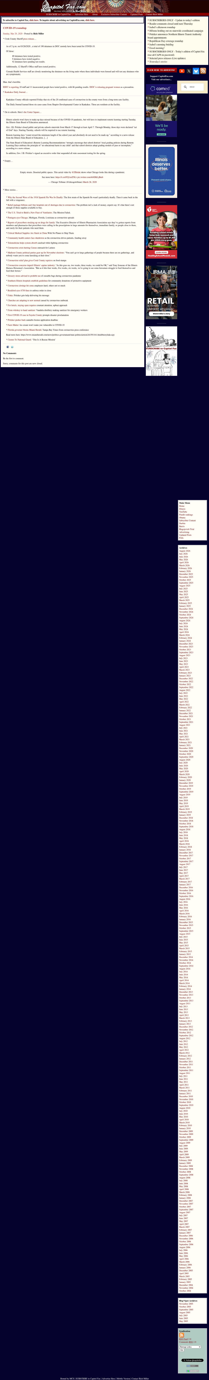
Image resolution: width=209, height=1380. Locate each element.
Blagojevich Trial (186, 529)
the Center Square (31, 112)
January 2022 (185, 710)
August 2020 (184, 759)
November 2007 (186, 1203)
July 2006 (183, 1250)
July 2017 (183, 867)
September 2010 (186, 1105)
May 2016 (183, 907)
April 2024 (184, 632)
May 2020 (183, 768)
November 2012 (186, 1029)
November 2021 (186, 716)
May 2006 (183, 1255)
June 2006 (183, 1253)
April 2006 (184, 1258)
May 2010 (183, 1116)
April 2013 (184, 1015)
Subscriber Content (187, 520)
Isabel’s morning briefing (161, 44)
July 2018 (183, 832)
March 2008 (184, 1192)
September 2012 (186, 1035)
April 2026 (184, 562)
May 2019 (183, 803)
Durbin (182, 523)
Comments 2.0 (187, 1341)
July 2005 (183, 1315)
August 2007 (184, 1212)
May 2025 (183, 594)
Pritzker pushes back (17, 319)
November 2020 (186, 751)
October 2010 (185, 1102)
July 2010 (183, 1110)
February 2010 (185, 1125)
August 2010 (184, 1107)
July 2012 (183, 1041)
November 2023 (186, 646)
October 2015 (185, 928)
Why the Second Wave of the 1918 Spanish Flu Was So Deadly (35, 197)
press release (28, 38)
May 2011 (183, 1081)
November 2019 (186, 785)
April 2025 (184, 597)
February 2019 (185, 811)
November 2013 (186, 994)
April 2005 (184, 1273)
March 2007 (184, 1226)
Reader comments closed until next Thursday (171, 23)
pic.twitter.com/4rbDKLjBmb (90, 177)
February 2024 (185, 637)
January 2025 (185, 605)
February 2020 (185, 777)
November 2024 (186, 611)
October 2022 (185, 684)
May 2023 (183, 664)
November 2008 (186, 1168)
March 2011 (184, 1087)
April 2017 (184, 875)
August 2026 (184, 550)
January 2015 (185, 954)
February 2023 (185, 672)
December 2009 (186, 1131)
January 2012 (185, 1058)
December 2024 (186, 608)
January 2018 (185, 849)
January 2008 (185, 1197)
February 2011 (185, 1090)
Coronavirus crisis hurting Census (22, 247)
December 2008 (186, 1166)
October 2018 (185, 823)
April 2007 (184, 1224)
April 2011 (184, 1084)
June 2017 (183, 870)
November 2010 (186, 1099)
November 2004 (186, 1287)
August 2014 (184, 968)
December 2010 (186, 1096)
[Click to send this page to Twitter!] (12, 347)
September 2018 (186, 826)
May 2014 (183, 977)
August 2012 (184, 1038)
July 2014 (183, 971)
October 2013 (185, 997)
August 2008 (184, 1177)
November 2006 (186, 1238)
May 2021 (183, 733)
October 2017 (185, 858)
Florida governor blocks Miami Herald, (25, 329)
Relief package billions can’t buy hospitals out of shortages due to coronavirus (41, 204)
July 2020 (183, 762)
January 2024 (185, 640)
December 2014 (186, 957)
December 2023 (186, 643)
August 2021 (184, 724)
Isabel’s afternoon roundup (162, 27)
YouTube (183, 511)
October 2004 (185, 1290)
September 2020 (186, 756)
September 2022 (186, 687)
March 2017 (184, 878)
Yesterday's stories (158, 61)
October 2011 (185, 1067)
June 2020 (183, 765)
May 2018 (183, 838)
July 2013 (183, 1006)
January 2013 (185, 1023)
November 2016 (186, 890)
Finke (10, 295)
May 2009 (183, 1151)
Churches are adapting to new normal (24, 300)
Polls (181, 537)
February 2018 (185, 846)
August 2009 (184, 1142)
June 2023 (183, 661)
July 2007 (183, 1215)
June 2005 (183, 1318)
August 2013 (184, 1003)
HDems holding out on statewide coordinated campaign (176, 30)
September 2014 (186, 965)
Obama (182, 517)
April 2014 (184, 980)
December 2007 (186, 1200)
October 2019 (185, 788)
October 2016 (185, 893)
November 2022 (186, 681)
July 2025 (183, 588)
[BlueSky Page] (196, 73)
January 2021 (185, 745)
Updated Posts (185, 534)
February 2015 (185, 951)
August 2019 (184, 794)
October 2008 (185, 1171)
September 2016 (186, 896)
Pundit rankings (186, 514)
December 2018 (186, 817)
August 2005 (184, 1312)
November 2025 (186, 576)
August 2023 (184, 655)
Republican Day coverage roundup (166, 40)
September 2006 (186, 1244)
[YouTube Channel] (182, 73)
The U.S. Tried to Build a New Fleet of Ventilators (30, 212)
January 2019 (185, 814)
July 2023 (183, 658)
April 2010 (184, 1119)
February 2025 (185, 603)
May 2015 (183, 942)
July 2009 (183, 1145)
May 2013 (183, 1012)
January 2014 (185, 989)
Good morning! (156, 47)
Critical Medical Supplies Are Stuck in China (27, 233)
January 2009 (185, 1163)
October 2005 (185, 1306)
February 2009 (185, 1160)
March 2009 (184, 1157)
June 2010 (183, 1113)
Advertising (184, 532)
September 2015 (186, 930)
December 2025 (186, 574)
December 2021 (186, 713)
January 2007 (185, 1232)
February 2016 (185, 916)
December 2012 (186, 1026)
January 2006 (185, 1267)
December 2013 (186, 991)
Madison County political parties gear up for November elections (36, 252)
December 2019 (186, 782)
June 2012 (183, 1044)
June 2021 (183, 730)
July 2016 (183, 901)
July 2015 (183, 936)
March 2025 (184, 600)
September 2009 (186, 1139)
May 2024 (183, 629)
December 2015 (186, 922)
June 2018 (183, 835)
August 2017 (184, 864)
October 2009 (185, 1136)
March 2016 (184, 913)
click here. (90, 20)
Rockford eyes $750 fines (19, 290)
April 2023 (184, 666)
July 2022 (183, 693)
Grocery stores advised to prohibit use (24, 275)
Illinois (182, 508)
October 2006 (185, 1241)
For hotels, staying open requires (22, 305)
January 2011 (185, 1093)
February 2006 (185, 1264)
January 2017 (185, 884)
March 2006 (184, 1261)
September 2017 (186, 861)
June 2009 (183, 1148)
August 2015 (184, 933)
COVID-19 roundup (14, 28)
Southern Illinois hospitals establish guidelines (28, 280)
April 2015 (184, 945)
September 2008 (186, 1174)
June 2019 (183, 800)
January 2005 (185, 1282)
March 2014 (184, 983)
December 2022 (186, 678)
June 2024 (183, 626)
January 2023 (185, 675)
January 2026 (185, 571)
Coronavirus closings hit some (20, 285)
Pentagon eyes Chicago (17, 217)
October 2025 (185, 579)
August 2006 (184, 1247)
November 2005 (186, 1303)
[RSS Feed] (203, 73)
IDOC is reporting (11, 87)
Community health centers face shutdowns (26, 237)
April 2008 (184, 1189)
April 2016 (184, 910)
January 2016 (185, 919)
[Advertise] (161, 71)
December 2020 (186, 748)
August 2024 (184, 620)
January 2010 (185, 1128)
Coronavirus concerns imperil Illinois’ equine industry (31, 265)
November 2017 (186, 855)
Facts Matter (13, 324)
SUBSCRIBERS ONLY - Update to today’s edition (174, 20)
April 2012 (184, 1049)
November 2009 (186, 1134)
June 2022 (183, 695)
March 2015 (184, 948)
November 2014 (186, 959)
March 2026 (184, 565)
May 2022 (183, 698)
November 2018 (186, 820)
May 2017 (183, 872)
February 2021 (185, 742)
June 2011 (183, 1078)
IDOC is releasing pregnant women (105, 87)
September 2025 (186, 582)
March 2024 (184, 634)
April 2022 (184, 701)
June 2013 (183, 1009)
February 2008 (185, 1195)
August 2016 (184, 899)
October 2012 (185, 1032)
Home (181, 505)
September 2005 (186, 1309)
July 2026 (183, 553)
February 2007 (185, 1229)
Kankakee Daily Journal (15, 92)
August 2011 (184, 1073)
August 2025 (184, 585)
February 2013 (185, 1020)
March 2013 (184, 1018)
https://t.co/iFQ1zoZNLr (66, 177)
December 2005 (186, 1270)
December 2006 (186, 1235)
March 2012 (184, 1052)
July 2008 (183, 1180)
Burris (182, 526)
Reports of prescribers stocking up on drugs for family (31, 222)
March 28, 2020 (90, 182)
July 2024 (183, 623)
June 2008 (183, 1183)
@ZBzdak (76, 172)
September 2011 (186, 1070)
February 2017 (185, 881)
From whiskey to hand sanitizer (21, 310)
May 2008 (183, 1186)
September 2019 (186, 791)
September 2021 (186, 722)
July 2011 (183, 1076)
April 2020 (184, 771)
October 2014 (185, 962)
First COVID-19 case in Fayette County (25, 315)
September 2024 (186, 617)
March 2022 (184, 704)
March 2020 (184, 774)
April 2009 (184, 1154)
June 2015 (183, 939)
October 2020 (185, 753)
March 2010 (184, 1122)
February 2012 (185, 1055)
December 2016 (186, 887)
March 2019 (184, 809)
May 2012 (183, 1047)
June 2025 (183, 591)
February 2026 (185, 568)
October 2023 (185, 649)
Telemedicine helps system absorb (22, 242)
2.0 (185, 1339)
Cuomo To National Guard (19, 339)
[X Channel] (189, 73)
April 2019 (184, 806)
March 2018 (184, 843)
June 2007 (183, 1218)
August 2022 (184, 690)
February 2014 (185, 986)
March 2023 (184, 669)
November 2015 (186, 925)
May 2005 (183, 1321)
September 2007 (186, 1209)
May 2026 (183, 559)
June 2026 (183, 556)
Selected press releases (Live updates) (167, 58)
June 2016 (183, 904)
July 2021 (183, 727)
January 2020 (185, 780)
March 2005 (184, 1276)
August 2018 (184, 829)
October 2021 (185, 719)
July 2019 (183, 797)
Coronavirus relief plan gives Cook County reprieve (30, 260)
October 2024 (185, 614)
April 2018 (184, 841)
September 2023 (186, 652)
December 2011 (186, 1061)
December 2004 (186, 1284)
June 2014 (183, 974)
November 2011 (186, 1064)
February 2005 (185, 1279)
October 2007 (185, 1206)
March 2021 (184, 739)
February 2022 (185, 707)
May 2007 (183, 1221)
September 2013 (186, 1000)
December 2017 (186, 852)
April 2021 (184, 736)
